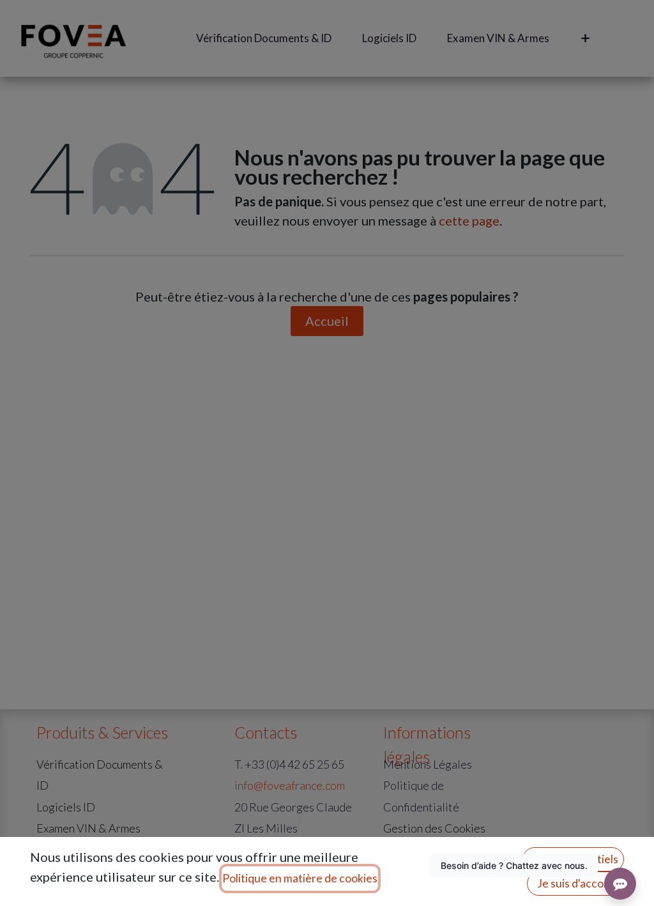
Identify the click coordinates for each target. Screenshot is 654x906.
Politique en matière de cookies (299, 878)
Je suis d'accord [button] (575, 883)
